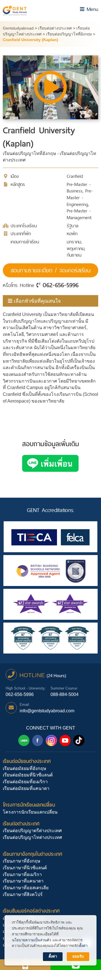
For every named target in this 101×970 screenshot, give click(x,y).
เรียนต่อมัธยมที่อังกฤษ (24, 768)
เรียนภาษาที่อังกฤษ (21, 861)
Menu (91, 9)
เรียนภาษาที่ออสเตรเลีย (26, 887)
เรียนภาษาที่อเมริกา (22, 874)
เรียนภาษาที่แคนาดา (23, 881)
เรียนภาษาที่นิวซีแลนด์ (25, 867)
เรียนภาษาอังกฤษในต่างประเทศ (32, 854)
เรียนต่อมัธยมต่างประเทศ (27, 761)
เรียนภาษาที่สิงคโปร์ (23, 894)
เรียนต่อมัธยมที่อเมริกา (25, 781)
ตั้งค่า (83, 946)
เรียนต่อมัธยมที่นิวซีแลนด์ (28, 775)
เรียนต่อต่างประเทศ (21, 823)
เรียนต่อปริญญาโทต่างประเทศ (32, 837)
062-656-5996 (61, 285)
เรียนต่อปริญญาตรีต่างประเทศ (32, 830)
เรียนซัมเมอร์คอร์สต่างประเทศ (31, 911)
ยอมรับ (78, 956)
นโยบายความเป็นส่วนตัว (31, 940)
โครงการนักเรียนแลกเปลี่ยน (29, 805)
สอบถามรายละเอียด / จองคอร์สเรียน (50, 270)
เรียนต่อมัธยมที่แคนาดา (26, 788)
